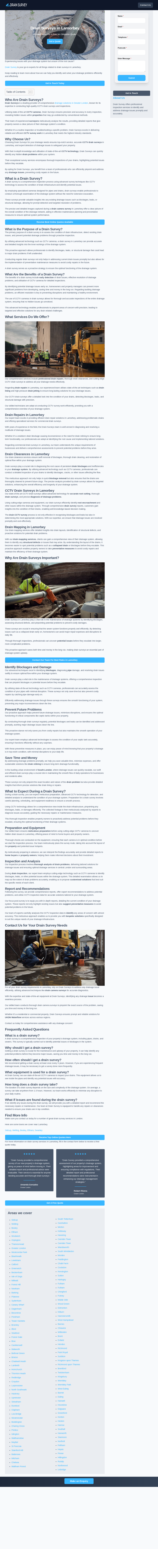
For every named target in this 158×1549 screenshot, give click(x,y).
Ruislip (61, 1461)
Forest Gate (16, 1337)
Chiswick (62, 1328)
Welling (15, 1130)
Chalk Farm (63, 1263)
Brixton (14, 1357)
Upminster (16, 1398)
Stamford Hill (17, 1450)
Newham (15, 1288)
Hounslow (62, 1405)
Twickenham (63, 1372)
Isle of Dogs (16, 1276)
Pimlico (14, 1430)
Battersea (15, 1454)
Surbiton (61, 1356)
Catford (14, 1264)
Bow (13, 1341)
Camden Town (64, 1239)
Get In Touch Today (54, 83)
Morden (61, 1255)
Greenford (62, 1413)
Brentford (62, 1368)
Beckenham (16, 1272)
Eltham (30, 1130)
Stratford (15, 1333)
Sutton (61, 1275)
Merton (61, 1227)
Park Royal (63, 1352)
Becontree (16, 1313)
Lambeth (15, 1365)
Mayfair (14, 1442)
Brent (60, 1336)
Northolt (61, 1441)
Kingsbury (62, 1376)
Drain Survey (11, 67)
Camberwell (16, 1345)
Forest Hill (16, 1284)
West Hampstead (65, 1320)
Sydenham (16, 1301)
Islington (15, 1434)
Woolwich (15, 1236)
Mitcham (15, 1458)
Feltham (61, 1445)
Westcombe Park (19, 1252)
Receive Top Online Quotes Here (55, 1137)
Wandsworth (63, 1247)
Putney (61, 1296)
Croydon (15, 1381)
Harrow (61, 1425)
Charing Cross (18, 1426)
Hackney (15, 1394)
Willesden (62, 1332)
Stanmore (62, 1437)
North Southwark (19, 1389)
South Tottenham (65, 1219)
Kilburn (61, 1312)
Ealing (60, 1397)
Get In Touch (131, 93)
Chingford (62, 1292)
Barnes (61, 1324)
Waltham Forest (18, 1466)
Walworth (15, 1349)
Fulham (61, 1284)
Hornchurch (16, 1369)
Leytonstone (17, 1385)
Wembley (62, 1380)
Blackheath (16, 1256)
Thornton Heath (18, 1373)
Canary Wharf (17, 1305)
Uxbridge (62, 1469)
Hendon (61, 1344)
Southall (61, 1429)
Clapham (15, 1410)
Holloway (62, 1231)
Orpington (15, 1240)
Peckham (15, 1317)
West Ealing (63, 1389)
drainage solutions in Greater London (71, 103)
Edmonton (62, 1308)
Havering (62, 1235)
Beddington (16, 1422)
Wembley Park (64, 1385)
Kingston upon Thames (68, 1360)
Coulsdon (62, 1267)
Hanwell (61, 1401)
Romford (15, 1406)
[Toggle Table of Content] (29, 92)
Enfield (61, 1340)
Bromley (15, 1325)
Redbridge (16, 1377)
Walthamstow (17, 1438)
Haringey (62, 1279)
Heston (61, 1421)
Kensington (63, 1271)
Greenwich (16, 1268)
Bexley (23, 1130)
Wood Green (63, 1304)
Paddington (63, 1259)
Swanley (38, 1130)
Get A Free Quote (55, 1203)
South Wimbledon (66, 1251)
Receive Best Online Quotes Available (55, 222)
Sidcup (8, 1130)
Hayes (61, 1449)
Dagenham (16, 1309)
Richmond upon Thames (69, 1364)
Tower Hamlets (18, 1321)
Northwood (63, 1465)
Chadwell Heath (18, 1361)
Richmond (62, 1348)
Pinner (61, 1453)
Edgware (62, 1409)
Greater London (18, 1248)
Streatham (16, 1402)
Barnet (61, 1393)
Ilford (13, 1329)
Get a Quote (55, 41)
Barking (14, 1293)
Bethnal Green (18, 1353)
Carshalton (63, 1223)
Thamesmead (17, 1244)
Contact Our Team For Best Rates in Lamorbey (54, 660)
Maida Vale (63, 1300)
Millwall (14, 1280)
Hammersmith (64, 1316)
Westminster (17, 1418)
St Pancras (16, 1446)
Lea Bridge (16, 1414)
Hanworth (62, 1433)
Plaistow (15, 1297)
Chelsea (15, 1462)
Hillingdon (62, 1457)
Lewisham (16, 1260)
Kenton (61, 1417)
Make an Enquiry (79, 1481)
